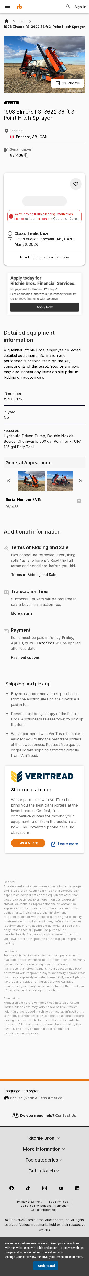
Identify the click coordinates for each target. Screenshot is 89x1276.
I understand (46, 1266)
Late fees (45, 643)
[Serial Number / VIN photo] (79, 501)
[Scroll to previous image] (8, 480)
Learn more (68, 844)
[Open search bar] (68, 6)
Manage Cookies (15, 1257)
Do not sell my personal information (44, 1206)
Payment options (25, 657)
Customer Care (65, 219)
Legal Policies (58, 1202)
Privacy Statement (29, 1202)
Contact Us (65, 1115)
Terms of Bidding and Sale (33, 575)
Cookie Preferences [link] (44, 1210)
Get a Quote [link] (28, 843)
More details (21, 613)
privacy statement (53, 1257)
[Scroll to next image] (81, 480)
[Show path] (22, 21)
